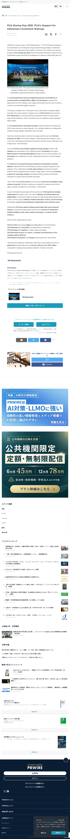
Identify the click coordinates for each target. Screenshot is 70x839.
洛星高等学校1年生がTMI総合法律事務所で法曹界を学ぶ (22, 577)
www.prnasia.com (27, 278)
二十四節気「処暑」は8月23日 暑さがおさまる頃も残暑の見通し (22, 653)
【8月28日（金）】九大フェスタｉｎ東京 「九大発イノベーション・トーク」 (28, 615)
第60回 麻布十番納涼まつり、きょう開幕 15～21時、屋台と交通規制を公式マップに (28, 650)
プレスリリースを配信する (34, 783)
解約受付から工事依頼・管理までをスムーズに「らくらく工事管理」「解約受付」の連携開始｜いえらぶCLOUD (39, 688)
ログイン (47, 324)
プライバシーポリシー (50, 820)
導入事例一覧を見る (18, 635)
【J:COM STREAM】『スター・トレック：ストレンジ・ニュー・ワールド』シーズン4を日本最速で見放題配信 (32, 562)
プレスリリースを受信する (34, 787)
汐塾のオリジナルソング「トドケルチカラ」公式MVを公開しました (22, 657)
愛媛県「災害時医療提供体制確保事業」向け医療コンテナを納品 (24, 600)
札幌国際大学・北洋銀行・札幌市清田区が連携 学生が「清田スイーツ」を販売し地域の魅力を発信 (32, 547)
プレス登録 (25, 324)
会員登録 (35, 773)
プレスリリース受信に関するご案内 (47, 332)
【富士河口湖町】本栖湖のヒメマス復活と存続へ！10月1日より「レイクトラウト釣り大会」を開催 (32, 585)
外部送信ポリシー (6, 828)
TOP (5, 15)
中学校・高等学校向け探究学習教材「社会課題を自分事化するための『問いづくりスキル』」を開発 (31, 593)
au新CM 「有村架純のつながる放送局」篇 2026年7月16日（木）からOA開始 (29, 607)
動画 (3, 527)
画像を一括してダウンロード (35, 305)
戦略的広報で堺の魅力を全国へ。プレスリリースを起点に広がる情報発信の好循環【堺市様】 (40, 632)
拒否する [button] (43, 833)
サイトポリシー (6, 823)
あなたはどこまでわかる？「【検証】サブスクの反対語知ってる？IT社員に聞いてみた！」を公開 (39, 671)
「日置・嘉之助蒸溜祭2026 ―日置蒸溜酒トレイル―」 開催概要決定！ (27, 554)
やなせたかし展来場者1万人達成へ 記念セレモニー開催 (22, 569)
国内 (56, 6)
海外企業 (4, 532)
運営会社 (4, 832)
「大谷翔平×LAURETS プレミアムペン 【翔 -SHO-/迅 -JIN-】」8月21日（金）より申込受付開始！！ (39, 680)
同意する (58, 832)
